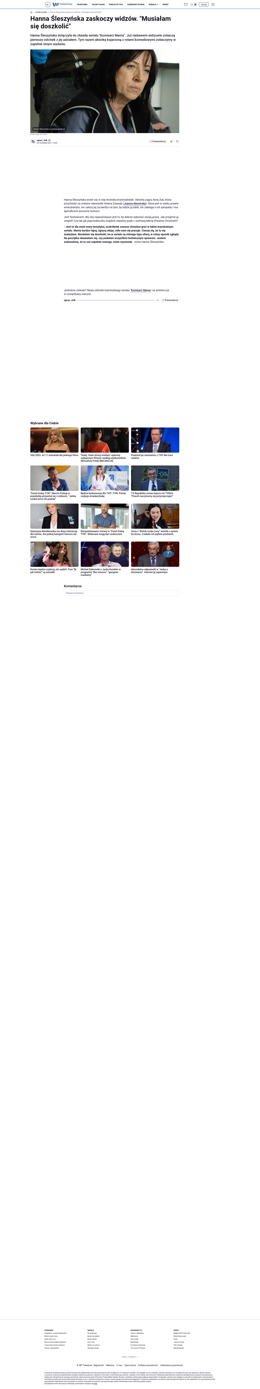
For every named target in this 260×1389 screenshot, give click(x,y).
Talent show (98, 4)
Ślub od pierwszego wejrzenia (55, 1342)
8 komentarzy (159, 141)
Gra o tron (91, 1342)
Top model (134, 1339)
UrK (45, 140)
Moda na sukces (93, 1345)
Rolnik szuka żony (51, 1336)
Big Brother (135, 1342)
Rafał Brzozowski (180, 1336)
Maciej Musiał (179, 1348)
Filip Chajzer (178, 1345)
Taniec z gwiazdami (51, 1348)
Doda (176, 1339)
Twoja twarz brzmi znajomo (54, 1345)
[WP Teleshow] (65, 4)
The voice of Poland (138, 1348)
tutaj (95, 1384)
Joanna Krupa (179, 1342)
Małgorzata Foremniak (182, 1333)
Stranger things (93, 1348)
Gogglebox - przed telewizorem (55, 1333)
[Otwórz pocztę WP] (186, 4)
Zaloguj (204, 4)
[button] (193, 4)
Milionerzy (134, 1336)
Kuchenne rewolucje (138, 1345)
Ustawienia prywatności (171, 1365)
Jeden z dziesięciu (137, 1333)
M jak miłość (92, 1339)
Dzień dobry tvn (50, 1339)
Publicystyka (116, 4)
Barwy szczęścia (93, 1336)
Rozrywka (82, 4)
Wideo (165, 4)
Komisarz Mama (141, 290)
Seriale (152, 4)
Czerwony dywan (135, 4)
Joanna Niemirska (135, 203)
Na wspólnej (92, 1333)
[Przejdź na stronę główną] (48, 6)
